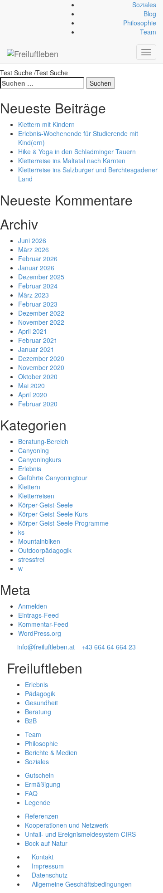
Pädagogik (40, 693)
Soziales (144, 4)
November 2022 (41, 322)
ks (21, 532)
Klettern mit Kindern (46, 124)
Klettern (29, 486)
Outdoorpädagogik (45, 550)
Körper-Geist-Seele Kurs (53, 513)
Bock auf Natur (46, 843)
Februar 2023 (38, 303)
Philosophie (139, 22)
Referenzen (41, 815)
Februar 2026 (38, 258)
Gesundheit (41, 702)
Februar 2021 (38, 340)
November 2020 (41, 367)
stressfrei (31, 559)
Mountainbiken (39, 541)
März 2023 (33, 294)
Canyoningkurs (39, 459)
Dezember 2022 (41, 312)
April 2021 (32, 331)
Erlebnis (29, 468)
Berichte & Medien (51, 752)
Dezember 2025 (41, 276)
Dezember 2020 (41, 358)
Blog (150, 13)
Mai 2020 (31, 385)
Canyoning (33, 450)
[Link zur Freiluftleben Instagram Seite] (19, 4)
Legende (37, 802)
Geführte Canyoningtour (52, 477)
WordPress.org (39, 633)
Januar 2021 (36, 349)
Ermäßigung (42, 784)
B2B (31, 720)
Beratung (38, 711)
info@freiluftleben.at (46, 646)
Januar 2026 (36, 267)
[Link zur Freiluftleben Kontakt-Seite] (9, 4)
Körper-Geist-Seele (45, 504)
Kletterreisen (36, 495)
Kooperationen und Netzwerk (66, 825)
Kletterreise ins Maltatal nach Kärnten (71, 160)
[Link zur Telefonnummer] (14, 4)
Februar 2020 (38, 403)
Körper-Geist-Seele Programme (63, 522)
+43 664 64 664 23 (109, 646)
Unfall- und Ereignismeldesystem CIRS (80, 834)
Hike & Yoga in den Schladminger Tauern (77, 151)
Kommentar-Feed (43, 624)
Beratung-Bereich (43, 441)
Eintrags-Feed (38, 615)
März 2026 (33, 249)
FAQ (31, 793)
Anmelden (32, 605)
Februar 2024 (38, 285)
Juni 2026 (32, 240)
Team (148, 31)
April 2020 (32, 394)
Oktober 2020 (38, 376)
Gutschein (39, 775)
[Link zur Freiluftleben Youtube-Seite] (24, 4)
